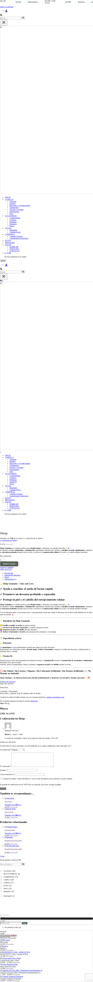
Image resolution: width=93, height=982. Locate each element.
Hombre (12, 203)
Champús (13, 201)
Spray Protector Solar (8, 966)
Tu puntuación (6, 750)
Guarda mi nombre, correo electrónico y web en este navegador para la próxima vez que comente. (38, 779)
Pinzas (12, 226)
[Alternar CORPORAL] (39, 492)
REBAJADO (10, 243)
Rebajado (9, 891)
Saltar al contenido (6, 7)
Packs (7, 888)
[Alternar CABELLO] (39, 457)
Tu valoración (5, 766)
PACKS (8, 240)
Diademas (13, 222)
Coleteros (13, 220)
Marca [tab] (7, 577)
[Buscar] (1, 15)
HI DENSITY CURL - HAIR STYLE (14, 954)
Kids (11, 214)
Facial (8, 886)
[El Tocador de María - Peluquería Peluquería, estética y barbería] (46, 110)
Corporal (9, 883)
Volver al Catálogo (6, 567)
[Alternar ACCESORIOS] (39, 474)
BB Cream (4, 942)
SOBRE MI (14, 247)
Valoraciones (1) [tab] (10, 579)
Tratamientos (14, 208)
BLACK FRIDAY (12, 874)
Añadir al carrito (9, 564)
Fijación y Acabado (16, 210)
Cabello (9, 880)
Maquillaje (13, 230)
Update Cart (5, 936)
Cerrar (2, 856)
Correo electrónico (7, 774)
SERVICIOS (14, 249)
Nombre (3, 770)
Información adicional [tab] (12, 575)
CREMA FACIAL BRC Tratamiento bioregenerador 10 (20, 972)
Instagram (34, 701)
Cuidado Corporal (16, 236)
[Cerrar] (3, 22)
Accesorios (9, 871)
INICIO (8, 197)
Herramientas (14, 212)
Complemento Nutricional (19, 238)
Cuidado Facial (15, 232)
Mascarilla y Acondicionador (20, 206)
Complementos (15, 218)
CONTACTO (15, 251)
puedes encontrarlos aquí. (55, 697)
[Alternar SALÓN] (39, 502)
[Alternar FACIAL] (39, 486)
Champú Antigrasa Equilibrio (10, 979)
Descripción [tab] (9, 573)
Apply (24, 923)
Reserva (3, 948)
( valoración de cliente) (8, 540)
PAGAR (13, 936)
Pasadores (13, 224)
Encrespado (9, 896)
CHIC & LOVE (6, 569)
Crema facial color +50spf (9, 960)
